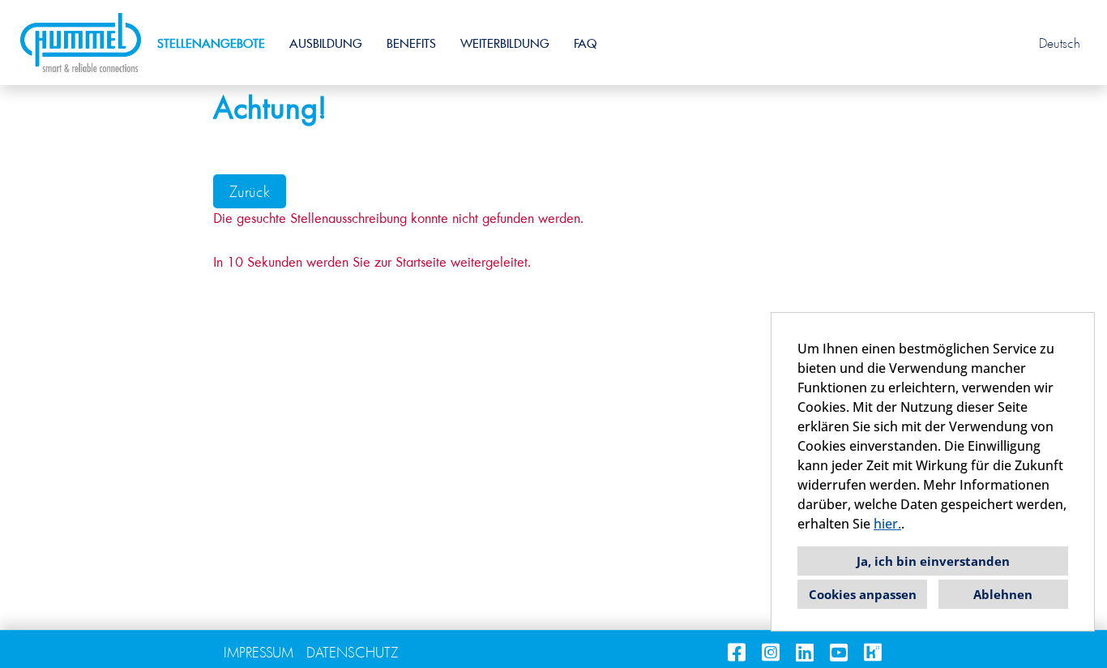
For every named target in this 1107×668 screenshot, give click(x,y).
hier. (887, 524)
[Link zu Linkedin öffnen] (805, 652)
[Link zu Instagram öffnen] (771, 652)
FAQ (585, 43)
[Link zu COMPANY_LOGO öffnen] (80, 42)
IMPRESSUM (258, 652)
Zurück (249, 191)
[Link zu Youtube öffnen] (839, 652)
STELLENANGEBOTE (211, 43)
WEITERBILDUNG (504, 43)
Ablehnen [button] (1002, 594)
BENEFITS (411, 43)
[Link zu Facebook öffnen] (737, 652)
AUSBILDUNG (325, 43)
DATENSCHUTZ (352, 652)
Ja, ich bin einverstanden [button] (933, 561)
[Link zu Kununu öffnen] (873, 652)
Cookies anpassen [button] (863, 594)
